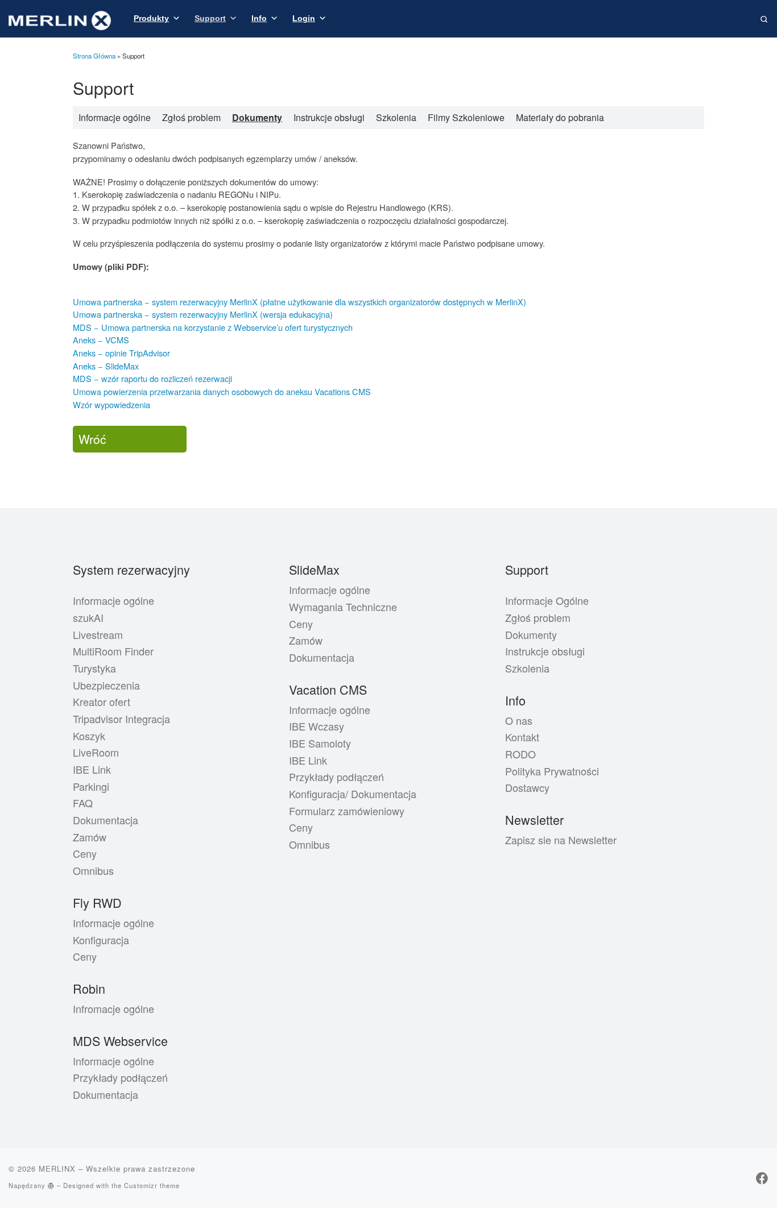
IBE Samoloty (320, 743)
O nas (518, 720)
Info (259, 18)
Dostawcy (527, 787)
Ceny (85, 853)
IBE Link (92, 769)
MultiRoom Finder (113, 651)
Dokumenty (257, 117)
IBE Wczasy (316, 726)
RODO (520, 753)
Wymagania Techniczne (343, 606)
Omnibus (93, 870)
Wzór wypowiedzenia (111, 404)
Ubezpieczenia (106, 685)
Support (210, 18)
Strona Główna (94, 55)
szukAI (88, 617)
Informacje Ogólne (547, 600)
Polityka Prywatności (552, 770)
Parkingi (91, 786)
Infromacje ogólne (113, 1008)
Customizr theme (152, 1185)
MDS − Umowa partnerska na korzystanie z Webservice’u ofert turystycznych (213, 327)
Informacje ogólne (114, 117)
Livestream (98, 634)
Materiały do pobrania (560, 117)
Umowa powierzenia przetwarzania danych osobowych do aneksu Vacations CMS (222, 391)
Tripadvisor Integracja (121, 718)
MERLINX (57, 1168)
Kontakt (522, 736)
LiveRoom (96, 752)
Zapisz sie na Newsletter (561, 839)
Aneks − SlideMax (106, 366)
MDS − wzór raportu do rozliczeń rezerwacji (152, 378)
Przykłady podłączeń (120, 1077)
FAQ (83, 802)
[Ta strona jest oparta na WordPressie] (51, 1185)
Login (303, 18)
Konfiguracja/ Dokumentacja (352, 793)
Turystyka (94, 668)
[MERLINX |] (60, 17)
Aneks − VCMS (101, 340)
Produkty (151, 18)
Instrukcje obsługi (329, 117)
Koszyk (89, 735)
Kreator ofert (101, 701)
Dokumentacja (105, 819)
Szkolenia (396, 117)
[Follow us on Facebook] (762, 1177)
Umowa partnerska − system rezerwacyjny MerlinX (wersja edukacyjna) (203, 314)
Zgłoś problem (191, 117)
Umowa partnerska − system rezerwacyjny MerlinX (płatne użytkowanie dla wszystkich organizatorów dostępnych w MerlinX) (299, 302)
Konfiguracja (101, 939)
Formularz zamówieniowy (346, 810)
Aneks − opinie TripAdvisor (121, 353)
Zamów (89, 836)
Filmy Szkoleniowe (466, 117)
